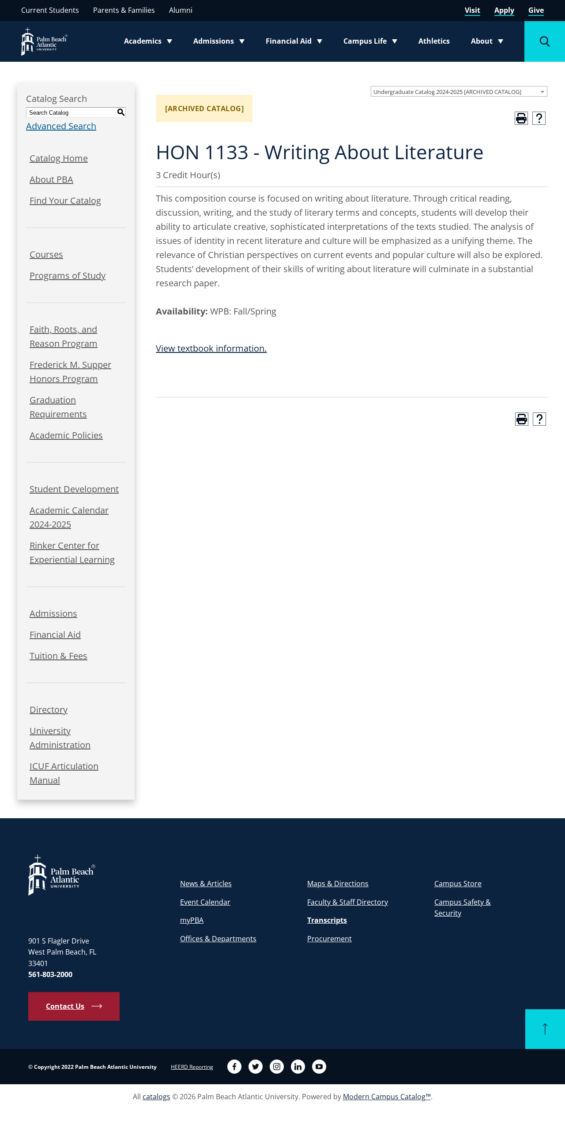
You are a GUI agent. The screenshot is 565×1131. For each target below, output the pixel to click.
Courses (46, 254)
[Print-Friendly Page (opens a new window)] (521, 118)
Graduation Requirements (58, 407)
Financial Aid (295, 42)
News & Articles (206, 883)
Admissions (221, 42)
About (489, 42)
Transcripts (327, 920)
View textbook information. (211, 348)
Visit (472, 10)
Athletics (434, 41)
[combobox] (459, 91)
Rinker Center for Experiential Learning (72, 552)
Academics (150, 42)
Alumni (180, 10)
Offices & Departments (218, 939)
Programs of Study (67, 275)
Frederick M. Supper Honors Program (70, 372)
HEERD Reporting (192, 1067)
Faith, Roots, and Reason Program (64, 336)
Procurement (329, 939)
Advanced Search (61, 126)
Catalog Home (59, 158)
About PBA (51, 179)
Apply (504, 10)
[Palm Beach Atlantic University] (61, 875)
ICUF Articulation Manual (64, 773)
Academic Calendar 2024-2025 (69, 517)
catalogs (156, 1096)
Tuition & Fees (58, 656)
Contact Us (65, 1006)
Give (536, 10)
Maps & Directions (338, 883)
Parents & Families (124, 10)
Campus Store (458, 883)
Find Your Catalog (65, 200)
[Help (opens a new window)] (539, 118)
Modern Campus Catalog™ (387, 1096)
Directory (49, 709)
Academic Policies (66, 435)
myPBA (191, 920)
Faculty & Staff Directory (347, 902)
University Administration (60, 738)
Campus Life (372, 42)
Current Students (50, 10)
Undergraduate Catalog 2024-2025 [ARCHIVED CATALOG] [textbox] (447, 92)
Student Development (74, 489)
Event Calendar (205, 902)
